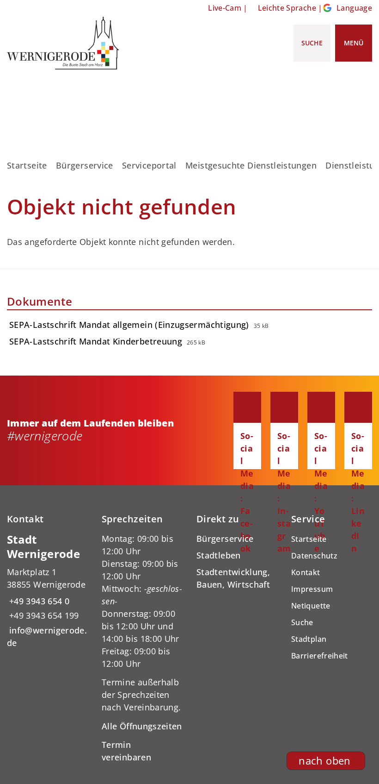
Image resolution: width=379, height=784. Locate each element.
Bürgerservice (84, 165)
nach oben (324, 760)
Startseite (27, 165)
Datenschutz (314, 556)
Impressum (312, 589)
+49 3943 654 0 (38, 601)
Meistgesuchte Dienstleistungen (251, 165)
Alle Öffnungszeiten (142, 726)
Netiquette (310, 606)
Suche (302, 622)
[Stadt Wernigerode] (47, 591)
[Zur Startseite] (63, 43)
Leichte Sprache (287, 8)
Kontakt (305, 572)
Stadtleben (218, 555)
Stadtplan (308, 639)
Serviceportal (149, 165)
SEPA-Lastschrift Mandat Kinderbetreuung (95, 341)
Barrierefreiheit (319, 656)
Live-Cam (224, 8)
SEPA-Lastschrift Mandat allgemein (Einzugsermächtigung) (129, 324)
